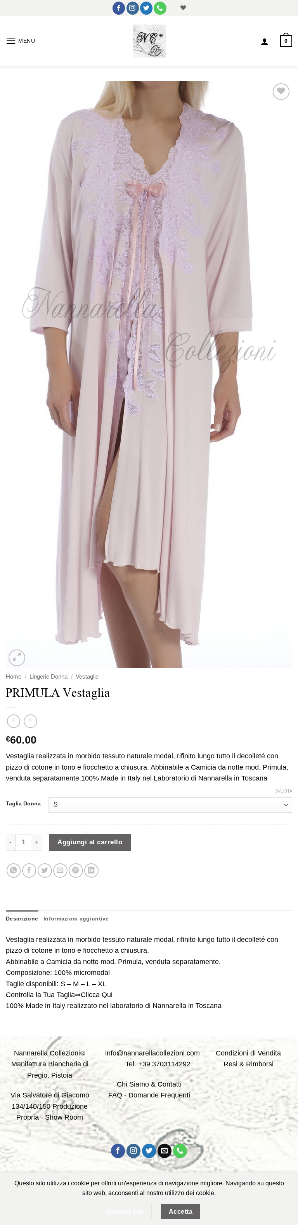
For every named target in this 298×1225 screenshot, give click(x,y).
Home (13, 676)
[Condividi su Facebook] (29, 870)
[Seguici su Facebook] (119, 8)
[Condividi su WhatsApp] (14, 870)
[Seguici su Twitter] (146, 8)
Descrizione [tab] (22, 918)
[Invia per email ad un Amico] (60, 870)
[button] (20, 41)
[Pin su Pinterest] (76, 870)
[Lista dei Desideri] (182, 8)
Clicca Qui (97, 995)
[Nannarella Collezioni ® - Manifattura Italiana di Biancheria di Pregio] (149, 41)
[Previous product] (30, 721)
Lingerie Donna (48, 676)
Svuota (283, 791)
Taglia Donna (23, 804)
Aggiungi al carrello (89, 842)
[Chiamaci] (160, 8)
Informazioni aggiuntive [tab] (76, 918)
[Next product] (13, 721)
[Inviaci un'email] (165, 1151)
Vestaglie (87, 676)
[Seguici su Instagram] (132, 8)
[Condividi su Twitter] (45, 870)
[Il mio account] (265, 41)
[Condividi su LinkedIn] (91, 870)
